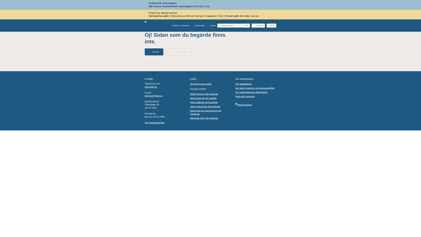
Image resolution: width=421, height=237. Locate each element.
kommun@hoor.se (154, 96)
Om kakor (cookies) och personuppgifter (255, 88)
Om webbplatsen (243, 84)
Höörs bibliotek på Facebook (204, 102)
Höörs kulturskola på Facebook (205, 106)
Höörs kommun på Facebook (204, 94)
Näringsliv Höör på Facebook (204, 118)
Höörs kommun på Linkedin (203, 98)
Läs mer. (255, 16)
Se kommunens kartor (201, 84)
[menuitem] (179, 25)
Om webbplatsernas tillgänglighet (251, 92)
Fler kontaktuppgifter (155, 122)
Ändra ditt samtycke (245, 96)
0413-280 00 (151, 87)
